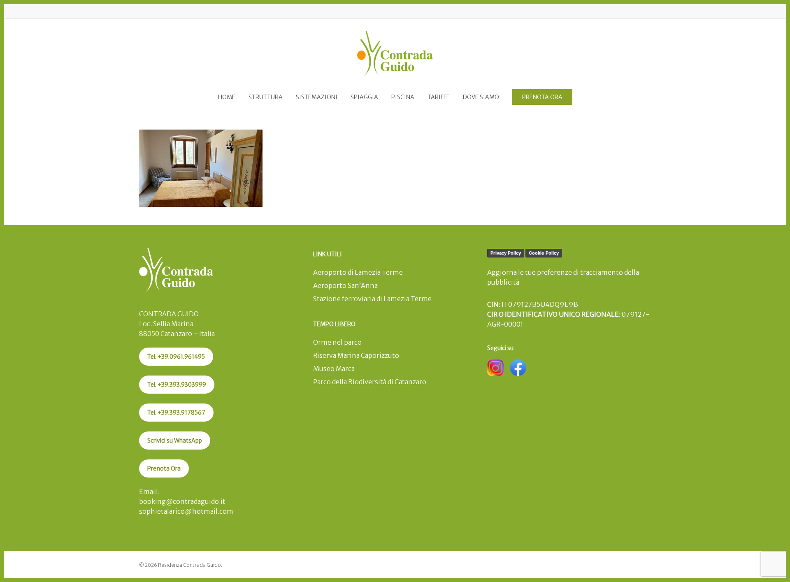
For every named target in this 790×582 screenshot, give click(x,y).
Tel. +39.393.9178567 (176, 412)
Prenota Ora (164, 468)
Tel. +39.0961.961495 (176, 356)
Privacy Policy (505, 253)
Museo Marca (334, 368)
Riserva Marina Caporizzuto (356, 355)
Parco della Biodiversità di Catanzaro (369, 382)
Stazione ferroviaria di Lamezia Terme (372, 298)
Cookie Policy (544, 253)
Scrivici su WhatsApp (174, 440)
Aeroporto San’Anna (345, 285)
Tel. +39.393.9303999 (176, 384)
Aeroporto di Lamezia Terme (358, 272)
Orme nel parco (337, 342)
